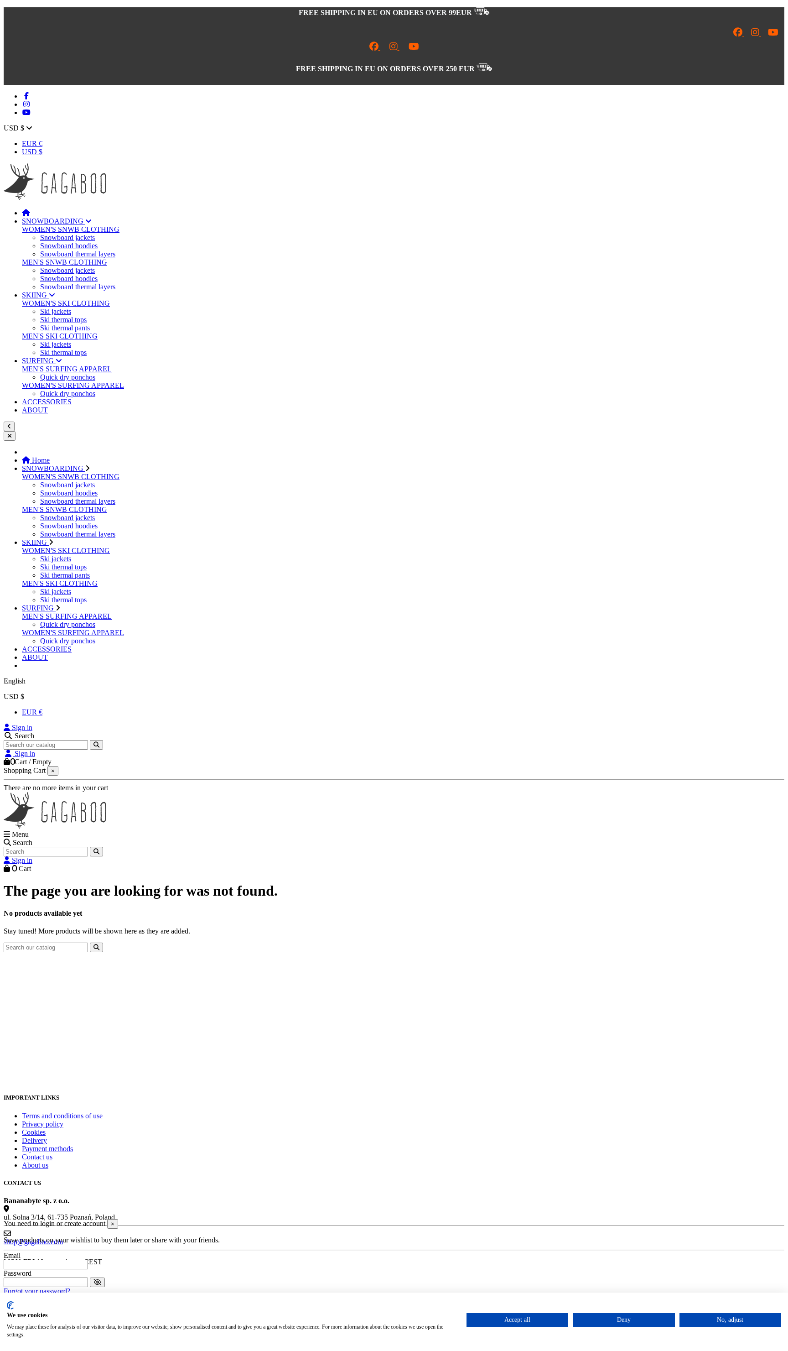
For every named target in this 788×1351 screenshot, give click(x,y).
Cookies (34, 1132)
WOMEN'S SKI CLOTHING (66, 303)
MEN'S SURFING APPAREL (67, 369)
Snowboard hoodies (69, 246)
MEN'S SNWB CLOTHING (64, 262)
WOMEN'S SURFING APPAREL (73, 385)
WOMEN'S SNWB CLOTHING (70, 229)
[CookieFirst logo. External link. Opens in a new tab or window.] (10, 1305)
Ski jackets (55, 311)
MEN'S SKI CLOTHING (60, 336)
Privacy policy (42, 1124)
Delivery (34, 1140)
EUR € (32, 143)
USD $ (32, 152)
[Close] (10, 436)
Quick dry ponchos (67, 377)
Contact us (37, 1157)
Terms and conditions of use (62, 1116)
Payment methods (47, 1149)
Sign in (21, 727)
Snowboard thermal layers (77, 254)
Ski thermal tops (63, 319)
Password (17, 1273)
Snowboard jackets (67, 237)
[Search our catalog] (96, 745)
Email (12, 1255)
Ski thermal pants (65, 328)
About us (35, 1165)
